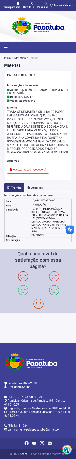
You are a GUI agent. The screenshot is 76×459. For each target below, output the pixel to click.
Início (7, 58)
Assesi (24, 454)
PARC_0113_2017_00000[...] (29, 169)
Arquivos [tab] (37, 187)
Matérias (20, 58)
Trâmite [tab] (16, 187)
